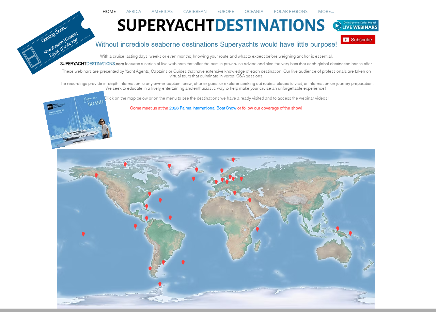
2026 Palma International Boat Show (202, 107)
